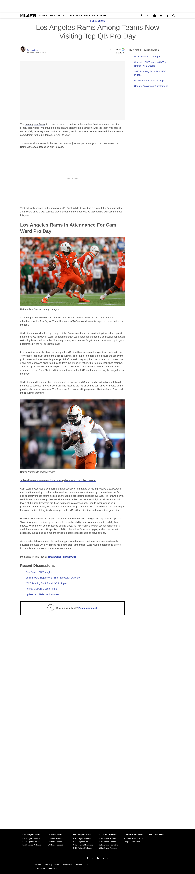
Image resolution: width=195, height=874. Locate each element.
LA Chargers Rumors (31, 838)
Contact (56, 865)
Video (103, 16)
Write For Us (67, 865)
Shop (52, 16)
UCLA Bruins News (107, 834)
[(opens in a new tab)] (141, 15)
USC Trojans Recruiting (83, 845)
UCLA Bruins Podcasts (108, 848)
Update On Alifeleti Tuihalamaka (42, 594)
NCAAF (69, 16)
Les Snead (69, 557)
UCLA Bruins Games (107, 842)
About (47, 865)
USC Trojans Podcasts (82, 848)
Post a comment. (88, 608)
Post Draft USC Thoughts (38, 572)
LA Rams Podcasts (56, 845)
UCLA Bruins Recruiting (108, 845)
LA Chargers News (31, 834)
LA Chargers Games (31, 842)
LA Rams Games (55, 842)
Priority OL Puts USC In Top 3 (41, 589)
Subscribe (37, 865)
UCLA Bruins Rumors (107, 838)
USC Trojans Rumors (82, 838)
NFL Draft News (156, 834)
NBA (86, 16)
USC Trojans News (82, 834)
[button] (173, 15)
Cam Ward (55, 557)
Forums (43, 16)
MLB (78, 16)
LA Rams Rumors (55, 838)
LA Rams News (97, 21)
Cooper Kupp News (132, 842)
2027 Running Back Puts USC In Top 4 (46, 583)
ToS (87, 865)
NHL (94, 16)
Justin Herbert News (133, 834)
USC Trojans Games (81, 842)
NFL (60, 16)
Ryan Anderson (33, 50)
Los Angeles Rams (35, 124)
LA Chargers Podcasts (31, 845)
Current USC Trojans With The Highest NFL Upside (52, 577)
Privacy (79, 865)
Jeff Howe (39, 317)
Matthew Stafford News (133, 838)
